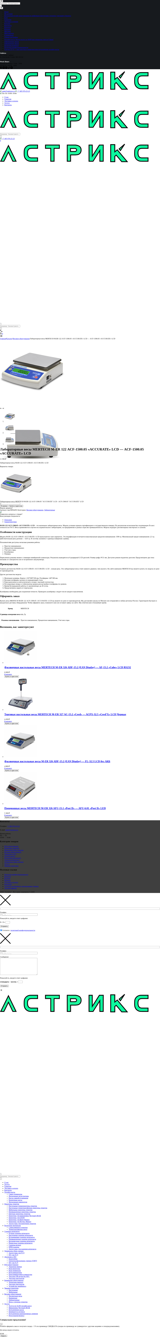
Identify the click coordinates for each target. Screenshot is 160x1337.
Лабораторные (49, 510)
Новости (7, 876)
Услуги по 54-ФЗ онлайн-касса (20, 1306)
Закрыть (3, 1336)
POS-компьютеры (15, 1272)
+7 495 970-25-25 (13, 826)
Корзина (7, 880)
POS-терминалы (15, 1270)
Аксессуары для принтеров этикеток (22, 1223)
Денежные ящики (15, 1267)
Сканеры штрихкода (11, 860)
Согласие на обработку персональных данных (21, 886)
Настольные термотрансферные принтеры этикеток (28, 1208)
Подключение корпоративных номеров (23, 1314)
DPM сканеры (14, 1247)
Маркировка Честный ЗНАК (19, 1308)
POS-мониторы (14, 1269)
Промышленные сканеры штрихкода (22, 1239)
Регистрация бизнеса (16, 1316)
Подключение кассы (16, 1310)
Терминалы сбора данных (14, 862)
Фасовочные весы (15, 1296)
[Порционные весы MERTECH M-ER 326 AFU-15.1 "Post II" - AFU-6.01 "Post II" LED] (20, 804)
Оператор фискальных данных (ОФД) (23, 1261)
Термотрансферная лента (18, 1229)
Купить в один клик (16, 506)
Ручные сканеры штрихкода (19, 1233)
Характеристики (10, 522)
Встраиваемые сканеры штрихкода (22, 1237)
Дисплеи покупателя (16, 1278)
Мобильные (13, 1292)
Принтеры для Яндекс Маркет (20, 1222)
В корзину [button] (8, 674)
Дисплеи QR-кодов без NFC (19, 1276)
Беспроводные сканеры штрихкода (22, 1241)
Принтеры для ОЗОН (17, 1218)
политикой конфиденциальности (23, 930)
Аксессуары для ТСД (16, 1253)
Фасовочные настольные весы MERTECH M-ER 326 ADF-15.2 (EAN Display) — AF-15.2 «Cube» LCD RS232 (67, 667)
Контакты (8, 105)
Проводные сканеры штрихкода (20, 1243)
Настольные (13, 1290)
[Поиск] (1, 136)
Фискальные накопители (18, 1202)
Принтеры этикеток (11, 848)
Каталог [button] (3, 131)
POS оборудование (11, 846)
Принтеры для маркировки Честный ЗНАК (25, 1216)
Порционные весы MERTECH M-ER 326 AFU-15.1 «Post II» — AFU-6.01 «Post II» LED (55, 808)
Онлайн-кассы (9, 856)
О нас (6, 97)
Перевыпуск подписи (17, 1312)
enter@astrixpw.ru (11, 830)
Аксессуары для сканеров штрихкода (22, 1249)
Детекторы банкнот (16, 1282)
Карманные (13, 1298)
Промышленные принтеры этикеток (22, 1212)
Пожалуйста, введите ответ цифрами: (14, 918)
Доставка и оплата (11, 101)
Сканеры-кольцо (15, 1245)
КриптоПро (13, 1259)
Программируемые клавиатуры (20, 1274)
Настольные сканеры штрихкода (21, 1235)
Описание (8, 520)
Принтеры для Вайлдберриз (19, 1220)
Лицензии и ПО (10, 854)
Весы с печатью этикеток (18, 1302)
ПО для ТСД (13, 1255)
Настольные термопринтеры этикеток (23, 1206)
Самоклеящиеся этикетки (18, 1227)
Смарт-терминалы (15, 1194)
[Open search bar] (1, 324)
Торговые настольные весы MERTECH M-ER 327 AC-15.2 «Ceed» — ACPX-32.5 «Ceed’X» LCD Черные (65, 714)
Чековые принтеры (11, 866)
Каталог (7, 878)
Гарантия (7, 99)
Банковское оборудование (14, 850)
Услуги (7, 103)
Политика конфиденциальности (16, 874)
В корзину (4, 506)
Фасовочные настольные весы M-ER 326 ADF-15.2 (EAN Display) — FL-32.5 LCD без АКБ (57, 761)
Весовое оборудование (34, 510)
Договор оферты (10, 888)
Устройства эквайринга (17, 1286)
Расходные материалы (12, 858)
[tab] (82, 520)
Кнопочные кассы (15, 1200)
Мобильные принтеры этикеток (20, 1210)
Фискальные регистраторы (19, 1196)
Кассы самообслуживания (18, 1198)
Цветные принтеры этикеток (19, 1214)
